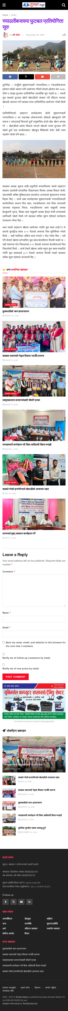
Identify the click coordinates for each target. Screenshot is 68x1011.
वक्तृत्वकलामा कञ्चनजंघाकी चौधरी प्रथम (21, 400)
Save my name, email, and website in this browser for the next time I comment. (36, 644)
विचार (27, 933)
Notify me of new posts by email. (20, 668)
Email (6, 627)
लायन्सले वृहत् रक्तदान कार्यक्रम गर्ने (18, 533)
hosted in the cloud (10, 1003)
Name (6, 612)
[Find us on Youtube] (21, 902)
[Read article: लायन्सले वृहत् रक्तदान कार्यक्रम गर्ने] (34, 514)
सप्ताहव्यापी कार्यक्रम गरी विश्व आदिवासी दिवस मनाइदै (26, 444)
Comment (9, 571)
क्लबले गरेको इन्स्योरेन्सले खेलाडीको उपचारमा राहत (25, 489)
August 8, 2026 (11, 360)
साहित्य (49, 918)
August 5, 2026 (11, 404)
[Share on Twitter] (26, 76)
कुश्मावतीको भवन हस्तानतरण (15, 311)
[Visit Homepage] (33, 5)
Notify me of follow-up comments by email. (26, 657)
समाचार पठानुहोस (9, 987)
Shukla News (22, 996)
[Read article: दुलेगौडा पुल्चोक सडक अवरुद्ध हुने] (9, 831)
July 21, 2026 (10, 538)
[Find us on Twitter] (13, 902)
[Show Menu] (4, 5)
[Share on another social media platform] (58, 76)
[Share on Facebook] (10, 76)
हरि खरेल (16, 34)
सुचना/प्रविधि (52, 923)
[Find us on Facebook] (5, 902)
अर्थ (4, 928)
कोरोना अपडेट (8, 933)
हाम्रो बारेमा (25, 987)
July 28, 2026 (10, 493)
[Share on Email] (42, 76)
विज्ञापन (37, 987)
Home (5, 14)
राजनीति (28, 923)
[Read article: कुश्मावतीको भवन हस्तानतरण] (34, 292)
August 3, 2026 (11, 449)
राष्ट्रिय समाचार (31, 928)
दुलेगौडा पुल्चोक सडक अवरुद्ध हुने (32, 827)
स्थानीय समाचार (11, 304)
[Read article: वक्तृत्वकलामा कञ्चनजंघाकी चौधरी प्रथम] (34, 381)
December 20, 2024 (28, 832)
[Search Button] (64, 5)
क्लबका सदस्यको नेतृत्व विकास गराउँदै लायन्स (23, 356)
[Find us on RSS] (29, 902)
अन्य (4, 923)
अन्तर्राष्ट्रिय (7, 918)
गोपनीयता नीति (8, 990)
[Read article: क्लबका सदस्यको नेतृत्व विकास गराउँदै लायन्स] (34, 336)
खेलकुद (14, 14)
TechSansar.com (30, 1003)
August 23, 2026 (11, 316)
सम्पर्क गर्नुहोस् (50, 987)
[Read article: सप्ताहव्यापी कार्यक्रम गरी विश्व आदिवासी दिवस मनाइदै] (34, 425)
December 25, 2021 (35, 34)
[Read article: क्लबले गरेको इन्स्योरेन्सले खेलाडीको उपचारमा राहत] (34, 469)
